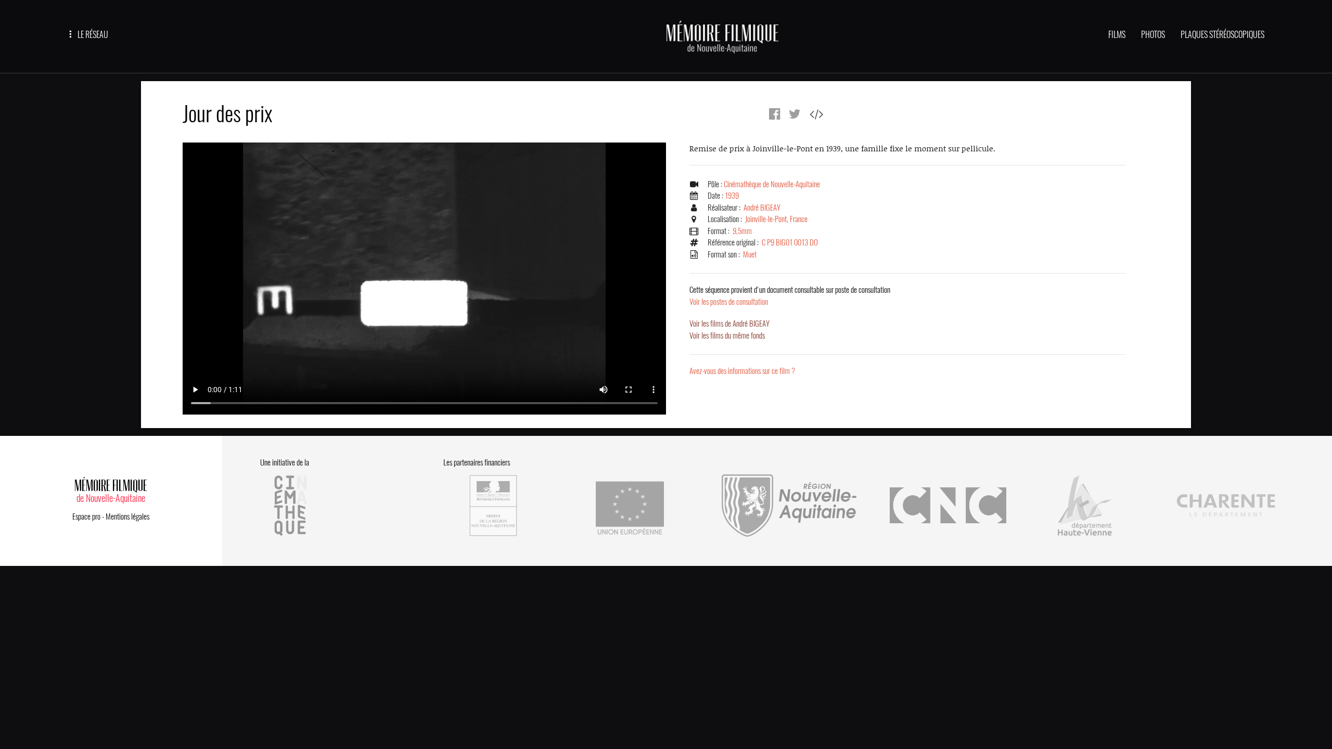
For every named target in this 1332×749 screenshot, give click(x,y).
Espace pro (86, 516)
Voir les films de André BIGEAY (729, 323)
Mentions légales (127, 516)
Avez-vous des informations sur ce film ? (742, 371)
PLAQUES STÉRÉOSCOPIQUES (1222, 34)
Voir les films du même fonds (727, 335)
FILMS (1116, 34)
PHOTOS (1153, 34)
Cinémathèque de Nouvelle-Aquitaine (772, 184)
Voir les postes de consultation (789, 296)
